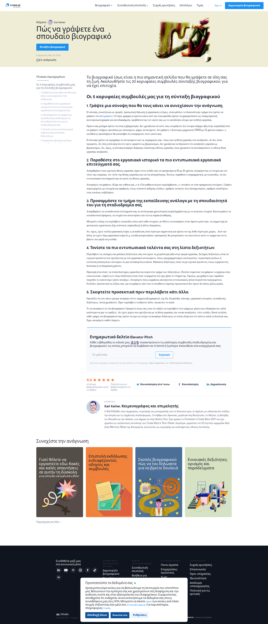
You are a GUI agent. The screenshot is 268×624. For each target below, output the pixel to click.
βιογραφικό (106, 116)
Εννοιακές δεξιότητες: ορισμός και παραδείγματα (208, 464)
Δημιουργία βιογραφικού (244, 5)
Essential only (120, 615)
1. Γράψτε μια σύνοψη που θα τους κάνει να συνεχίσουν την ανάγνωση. (58, 96)
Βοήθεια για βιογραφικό (153, 451)
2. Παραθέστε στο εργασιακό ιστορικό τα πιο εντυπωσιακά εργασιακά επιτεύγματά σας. (56, 107)
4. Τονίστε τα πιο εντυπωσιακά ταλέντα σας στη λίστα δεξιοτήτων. (57, 132)
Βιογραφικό (102, 5)
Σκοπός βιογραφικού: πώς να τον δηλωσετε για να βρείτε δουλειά (158, 464)
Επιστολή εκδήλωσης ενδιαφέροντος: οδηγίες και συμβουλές (108, 463)
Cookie (106, 608)
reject (149, 601)
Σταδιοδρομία (98, 451)
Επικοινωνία (198, 569)
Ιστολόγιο (186, 5)
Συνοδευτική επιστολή (131, 5)
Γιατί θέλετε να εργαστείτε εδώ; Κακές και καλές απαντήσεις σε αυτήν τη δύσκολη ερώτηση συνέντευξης (59, 468)
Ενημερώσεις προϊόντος (169, 571)
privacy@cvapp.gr (136, 604)
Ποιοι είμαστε (169, 565)
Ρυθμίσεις (140, 615)
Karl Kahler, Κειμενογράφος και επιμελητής (141, 406)
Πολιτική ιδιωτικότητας (181, 363)
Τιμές (200, 5)
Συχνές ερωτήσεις (164, 5)
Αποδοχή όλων (97, 615)
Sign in (218, 5)
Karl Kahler (59, 22)
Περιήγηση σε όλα (47, 522)
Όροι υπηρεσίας (156, 363)
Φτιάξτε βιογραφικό (52, 47)
